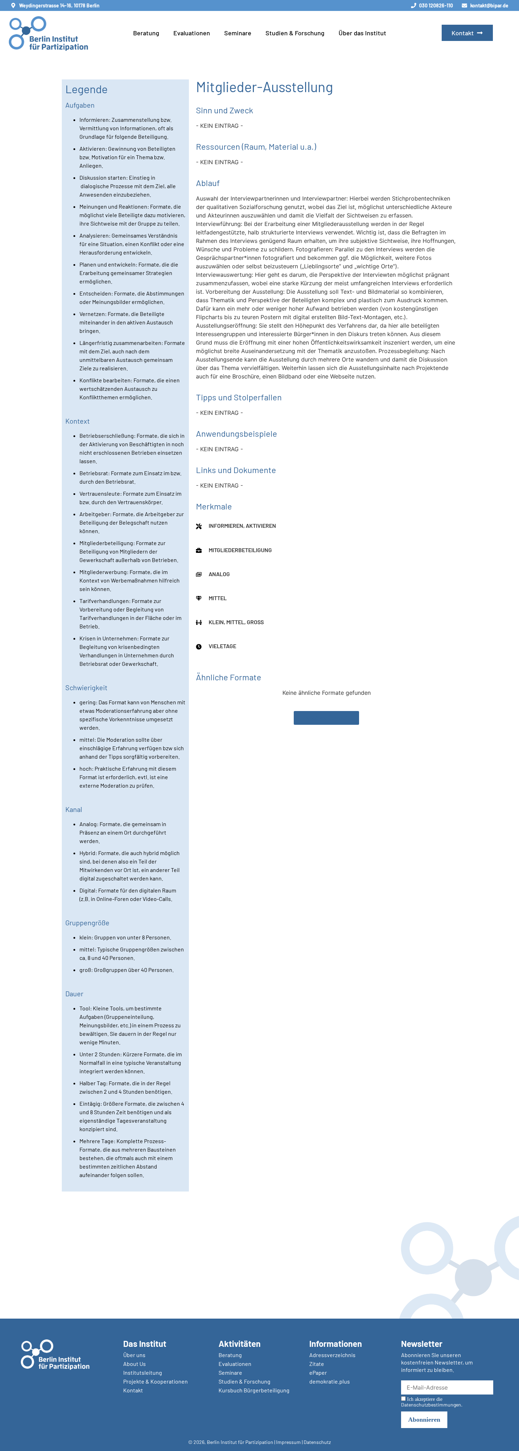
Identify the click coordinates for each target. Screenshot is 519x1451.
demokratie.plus (329, 1381)
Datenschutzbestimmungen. (432, 1405)
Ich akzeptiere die (432, 1402)
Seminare (237, 33)
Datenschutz (317, 1442)
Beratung (146, 33)
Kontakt (133, 1390)
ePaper (318, 1372)
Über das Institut (362, 33)
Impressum (288, 1442)
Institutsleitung (142, 1372)
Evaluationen (191, 33)
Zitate (316, 1363)
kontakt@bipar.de (489, 5)
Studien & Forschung (295, 33)
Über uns (134, 1354)
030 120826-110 (436, 5)
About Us (134, 1363)
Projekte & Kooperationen (155, 1381)
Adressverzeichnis (332, 1354)
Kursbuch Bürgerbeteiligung (254, 1390)
